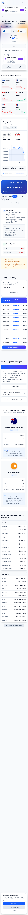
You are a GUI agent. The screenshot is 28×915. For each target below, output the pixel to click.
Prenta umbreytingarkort (15, 625)
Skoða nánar (13, 292)
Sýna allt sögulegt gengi (14, 347)
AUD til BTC (8, 17)
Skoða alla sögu (20, 173)
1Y (15, 127)
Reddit (7, 199)
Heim (2, 17)
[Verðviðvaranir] (22, 2)
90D (12, 127)
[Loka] (25, 893)
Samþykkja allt (14, 903)
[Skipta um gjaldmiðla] (14, 31)
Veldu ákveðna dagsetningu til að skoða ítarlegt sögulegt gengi (12, 283)
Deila (14, 196)
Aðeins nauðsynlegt (14, 907)
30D (8, 127)
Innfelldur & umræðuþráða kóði (10, 203)
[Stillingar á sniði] (25, 7)
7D (4, 127)
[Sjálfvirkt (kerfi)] (25, 10)
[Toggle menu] (25, 2)
